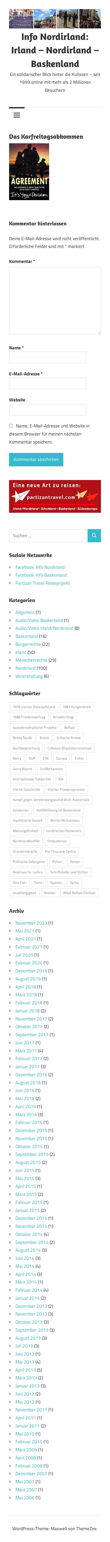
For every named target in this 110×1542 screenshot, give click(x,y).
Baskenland (26, 636)
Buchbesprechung (26, 748)
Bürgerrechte (28, 644)
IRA (61, 779)
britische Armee (69, 737)
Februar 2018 (28, 1002)
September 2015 (32, 1154)
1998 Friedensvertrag (29, 717)
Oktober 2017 (29, 1026)
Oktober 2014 (29, 1234)
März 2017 (26, 1050)
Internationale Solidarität (32, 779)
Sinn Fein (19, 882)
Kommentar (22, 261)
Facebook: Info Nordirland (40, 567)
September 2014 (32, 1242)
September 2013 (32, 1330)
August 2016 (28, 1082)
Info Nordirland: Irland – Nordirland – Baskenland (55, 49)
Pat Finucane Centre (60, 851)
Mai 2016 (24, 1098)
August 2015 (28, 1162)
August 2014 (28, 1250)
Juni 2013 (24, 1353)
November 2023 (31, 923)
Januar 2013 (27, 1385)
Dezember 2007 (31, 1473)
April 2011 (25, 1417)
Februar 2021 (28, 946)
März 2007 (26, 1489)
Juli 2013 (24, 1345)
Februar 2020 (28, 962)
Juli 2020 (24, 954)
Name (16, 347)
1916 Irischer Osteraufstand (34, 706)
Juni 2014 (24, 1258)
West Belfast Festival (79, 892)
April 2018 (25, 986)
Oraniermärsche (25, 851)
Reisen (75, 861)
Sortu (38, 882)
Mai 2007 (24, 1481)
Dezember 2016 (31, 1074)
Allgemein (25, 612)
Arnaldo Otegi (63, 717)
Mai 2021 (24, 930)
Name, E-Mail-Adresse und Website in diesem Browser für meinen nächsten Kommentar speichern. (49, 433)
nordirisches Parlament (63, 830)
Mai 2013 (24, 1361)
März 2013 (26, 1377)
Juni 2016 (24, 1090)
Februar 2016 (28, 1122)
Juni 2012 (24, 1393)
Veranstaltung (29, 676)
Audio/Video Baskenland (39, 620)
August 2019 (28, 978)
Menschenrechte (31, 660)
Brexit (44, 737)
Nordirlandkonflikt (26, 841)
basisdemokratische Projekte (35, 727)
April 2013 (25, 1370)
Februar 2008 (28, 1465)
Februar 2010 (28, 1441)
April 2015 (25, 1186)
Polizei (57, 861)
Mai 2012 (24, 1401)
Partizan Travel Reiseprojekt (42, 583)
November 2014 (31, 1226)
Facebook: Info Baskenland (41, 575)
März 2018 (26, 994)
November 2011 (31, 1409)
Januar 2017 (27, 1066)
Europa (61, 758)
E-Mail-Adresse (26, 373)
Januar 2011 (27, 1425)
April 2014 (25, 1274)
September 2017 (32, 1034)
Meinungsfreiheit (25, 830)
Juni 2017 (24, 1042)
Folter (79, 758)
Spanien (56, 882)
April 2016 (25, 1106)
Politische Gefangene (29, 861)
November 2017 (31, 1018)
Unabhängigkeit (24, 892)
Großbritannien (51, 768)
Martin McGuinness (65, 820)
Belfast (69, 727)
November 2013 (31, 1313)
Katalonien (21, 810)
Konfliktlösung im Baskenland (58, 810)
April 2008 (25, 1457)
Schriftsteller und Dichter (69, 872)
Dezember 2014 (31, 1218)
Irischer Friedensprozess (66, 789)
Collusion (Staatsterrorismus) (69, 748)
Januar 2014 (27, 1298)
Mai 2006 (24, 1497)
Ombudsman (57, 841)
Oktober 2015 (29, 1146)
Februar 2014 (28, 1290)
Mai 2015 (24, 1178)
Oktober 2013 (29, 1321)
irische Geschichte (26, 789)
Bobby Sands (22, 737)
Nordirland (25, 668)
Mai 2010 (24, 1433)
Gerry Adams (22, 768)
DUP (32, 758)
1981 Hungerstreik (77, 706)
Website (17, 399)
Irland (20, 652)
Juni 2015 (24, 1170)
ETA (46, 758)
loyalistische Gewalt (28, 820)
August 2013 (28, 1338)
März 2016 (26, 1114)
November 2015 (31, 1138)
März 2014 (26, 1282)
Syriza (74, 882)
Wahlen (50, 892)
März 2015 (26, 1194)
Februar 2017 (28, 1058)
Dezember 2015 (31, 1130)
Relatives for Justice (28, 872)
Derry (17, 758)
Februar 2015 (28, 1202)
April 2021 (25, 938)
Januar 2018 (27, 1010)
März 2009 (26, 1449)
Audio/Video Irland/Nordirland (44, 628)
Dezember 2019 (31, 970)
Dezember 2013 (31, 1306)
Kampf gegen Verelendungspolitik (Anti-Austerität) (51, 799)
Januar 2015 (27, 1210)
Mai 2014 (24, 1266)
